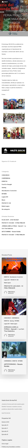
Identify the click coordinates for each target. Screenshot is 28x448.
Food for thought (7, 184)
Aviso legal (5, 443)
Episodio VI (5, 425)
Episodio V (5, 428)
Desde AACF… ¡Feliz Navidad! (10, 220)
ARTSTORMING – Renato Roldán (11, 231)
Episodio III (5, 434)
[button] (26, 2)
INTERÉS (4, 194)
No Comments (21, 31)
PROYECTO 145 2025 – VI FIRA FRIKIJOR (13, 223)
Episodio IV (5, 431)
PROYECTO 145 (6, 203)
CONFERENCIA (6, 178)
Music (3, 200)
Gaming (4, 187)
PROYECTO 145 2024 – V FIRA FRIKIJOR (13, 234)
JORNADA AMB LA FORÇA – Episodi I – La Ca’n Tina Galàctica (14, 227)
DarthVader (7, 31)
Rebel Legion (5, 206)
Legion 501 (5, 197)
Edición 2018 (5, 422)
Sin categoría (6, 209)
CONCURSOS (5, 175)
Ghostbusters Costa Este (14, 10)
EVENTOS (14, 8)
